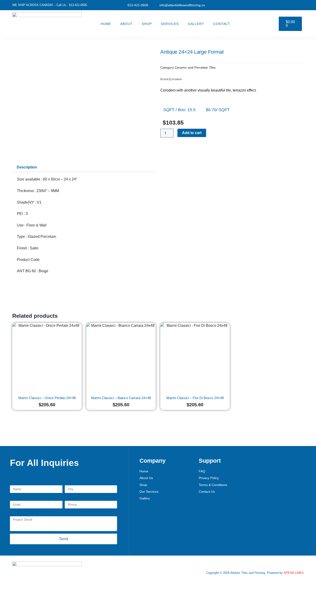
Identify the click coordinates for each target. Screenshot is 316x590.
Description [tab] (27, 167)
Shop (147, 24)
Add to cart (191, 133)
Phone (71, 498)
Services (169, 24)
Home (106, 24)
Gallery (196, 24)
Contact (221, 24)
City (69, 482)
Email (16, 498)
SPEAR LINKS (294, 573)
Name (15, 482)
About (126, 24)
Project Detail (26, 513)
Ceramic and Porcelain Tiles (195, 67)
